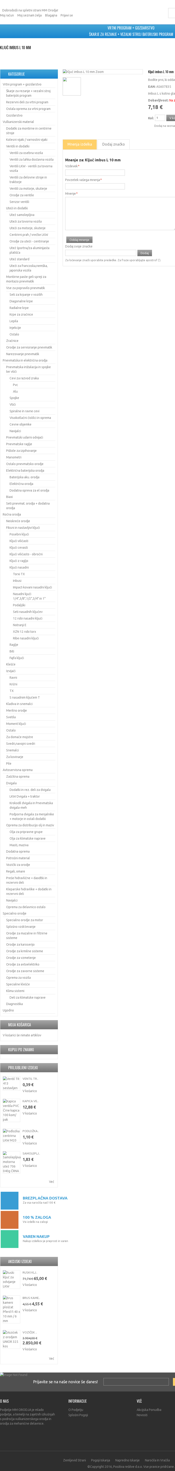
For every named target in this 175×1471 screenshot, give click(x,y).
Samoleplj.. (31, 1153)
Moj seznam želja (29, 15)
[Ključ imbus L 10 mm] (79, 72)
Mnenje (70, 193)
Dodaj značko (113, 144)
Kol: (151, 118)
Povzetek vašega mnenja (82, 180)
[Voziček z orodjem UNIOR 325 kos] (11, 1339)
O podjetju (75, 1410)
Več (51, 1182)
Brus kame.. (31, 1297)
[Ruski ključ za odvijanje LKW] (11, 1279)
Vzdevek (71, 166)
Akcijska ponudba (149, 1410)
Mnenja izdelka (79, 144)
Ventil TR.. (30, 1078)
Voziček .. (30, 1332)
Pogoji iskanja (100, 1460)
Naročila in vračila (157, 1460)
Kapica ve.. (31, 1101)
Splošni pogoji (78, 1415)
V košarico (30, 1091)
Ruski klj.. (30, 1272)
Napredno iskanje (127, 1460)
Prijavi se (67, 15)
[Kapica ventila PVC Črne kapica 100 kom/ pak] (11, 1110)
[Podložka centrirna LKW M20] (11, 1136)
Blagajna (51, 15)
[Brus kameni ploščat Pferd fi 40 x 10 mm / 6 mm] (11, 1309)
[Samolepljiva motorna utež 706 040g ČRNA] (11, 1162)
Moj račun (7, 15)
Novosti (142, 1415)
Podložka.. (31, 1131)
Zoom (99, 72)
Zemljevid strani (74, 1460)
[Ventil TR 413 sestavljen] (11, 1083)
